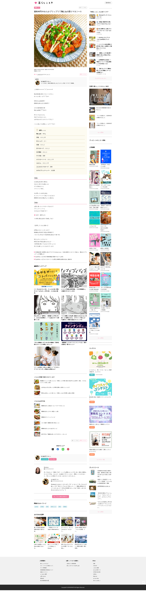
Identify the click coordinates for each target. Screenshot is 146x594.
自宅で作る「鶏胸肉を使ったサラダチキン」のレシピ (54, 434)
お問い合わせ (43, 576)
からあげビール (54, 479)
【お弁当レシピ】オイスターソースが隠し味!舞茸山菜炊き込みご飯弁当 (53, 259)
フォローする (44, 459)
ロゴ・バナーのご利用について (46, 565)
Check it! (95, 565)
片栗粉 (42, 506)
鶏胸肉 (64, 506)
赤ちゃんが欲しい (97, 580)
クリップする (83, 7)
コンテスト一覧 (101, 459)
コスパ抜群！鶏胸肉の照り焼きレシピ (50, 422)
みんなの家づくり (97, 569)
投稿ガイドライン (44, 572)
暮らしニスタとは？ (44, 563)
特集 (94, 563)
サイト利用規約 (43, 567)
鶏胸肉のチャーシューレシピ (48, 417)
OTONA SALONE (96, 572)
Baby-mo (95, 576)
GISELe (94, 574)
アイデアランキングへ (100, 78)
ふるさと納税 (96, 567)
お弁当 (36, 506)
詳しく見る (52, 459)
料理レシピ (37, 7)
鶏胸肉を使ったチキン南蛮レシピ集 (49, 411)
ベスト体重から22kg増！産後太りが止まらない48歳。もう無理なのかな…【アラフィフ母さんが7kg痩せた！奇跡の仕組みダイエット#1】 (74, 317)
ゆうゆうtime (96, 578)
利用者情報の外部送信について (46, 569)
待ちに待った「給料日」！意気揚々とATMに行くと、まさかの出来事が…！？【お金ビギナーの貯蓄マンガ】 (46, 317)
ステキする (83, 74)
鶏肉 (60, 506)
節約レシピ (53, 506)
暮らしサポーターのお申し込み (73, 565)
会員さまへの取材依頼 (71, 563)
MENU (109, 2)
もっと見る (100, 132)
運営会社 (42, 578)
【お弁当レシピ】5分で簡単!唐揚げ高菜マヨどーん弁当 (49, 256)
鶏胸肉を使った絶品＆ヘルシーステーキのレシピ (53, 405)
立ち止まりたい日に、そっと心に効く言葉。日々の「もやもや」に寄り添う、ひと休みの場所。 (47, 291)
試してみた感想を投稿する (60, 496)
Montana (46, 467)
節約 (47, 506)
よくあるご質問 (43, 574)
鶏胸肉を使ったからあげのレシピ (49, 428)
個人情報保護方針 (44, 580)
